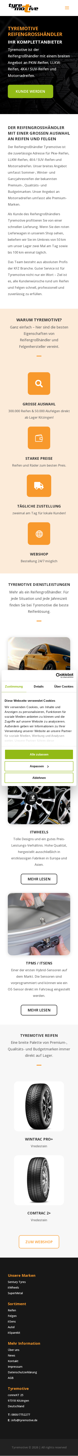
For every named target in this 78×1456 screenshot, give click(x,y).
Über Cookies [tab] (63, 686)
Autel (11, 1327)
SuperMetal (15, 1293)
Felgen (12, 1316)
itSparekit (14, 1333)
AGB (11, 1378)
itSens (12, 1321)
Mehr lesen (39, 879)
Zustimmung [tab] (14, 686)
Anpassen (37, 766)
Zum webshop (39, 1241)
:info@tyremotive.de (24, 1420)
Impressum (15, 1366)
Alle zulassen (39, 754)
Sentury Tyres (17, 1282)
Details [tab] (39, 686)
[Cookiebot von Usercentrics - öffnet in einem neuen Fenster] (56, 675)
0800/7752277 (20, 1414)
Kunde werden (30, 91)
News (11, 1355)
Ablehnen (39, 777)
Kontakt (13, 1361)
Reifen (12, 1310)
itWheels (13, 1287)
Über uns (13, 1350)
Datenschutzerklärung (22, 1372)
